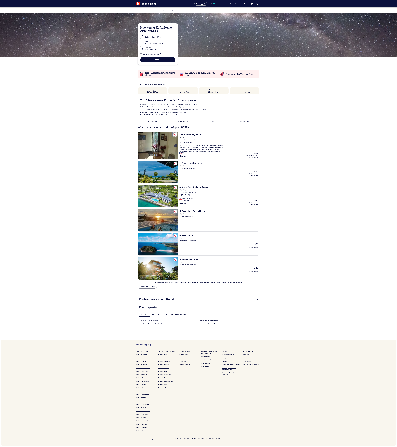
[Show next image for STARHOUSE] (175, 244)
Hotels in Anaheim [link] (141, 427)
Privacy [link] (224, 358)
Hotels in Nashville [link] (142, 374)
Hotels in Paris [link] (140, 387)
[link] (175, 135)
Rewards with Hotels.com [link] (251, 364)
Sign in (258, 4)
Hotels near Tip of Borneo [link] (149, 320)
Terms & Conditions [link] (228, 354)
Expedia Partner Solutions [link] (208, 360)
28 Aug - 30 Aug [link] (213, 92)
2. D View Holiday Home (148, 107)
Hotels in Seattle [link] (141, 424)
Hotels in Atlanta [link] (141, 401)
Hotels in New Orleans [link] (143, 368)
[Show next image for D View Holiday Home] (175, 172)
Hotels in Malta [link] (162, 371)
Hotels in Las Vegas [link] (142, 354)
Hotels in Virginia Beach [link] (143, 421)
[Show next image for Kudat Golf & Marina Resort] (175, 196)
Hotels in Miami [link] (141, 384)
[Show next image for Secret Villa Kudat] (175, 268)
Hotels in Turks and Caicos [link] (165, 358)
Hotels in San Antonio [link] (142, 404)
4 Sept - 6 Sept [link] (244, 92)
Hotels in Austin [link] (141, 397)
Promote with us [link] (206, 363)
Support (238, 4)
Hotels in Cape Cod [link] (164, 391)
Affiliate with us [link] (205, 356)
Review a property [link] (184, 364)
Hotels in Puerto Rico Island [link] (166, 381)
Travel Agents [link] (205, 366)
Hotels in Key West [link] (142, 414)
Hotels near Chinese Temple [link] (209, 324)
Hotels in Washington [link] (142, 394)
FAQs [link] (180, 358)
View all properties (147, 286)
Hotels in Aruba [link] (162, 354)
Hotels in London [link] (141, 417)
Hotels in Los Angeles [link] (142, 381)
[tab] (144, 314)
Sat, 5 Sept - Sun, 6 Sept (154, 43)
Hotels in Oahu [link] (162, 387)
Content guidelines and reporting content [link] (229, 368)
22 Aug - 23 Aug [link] (152, 92)
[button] (198, 299)
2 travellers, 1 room (152, 49)
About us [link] (246, 354)
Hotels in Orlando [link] (141, 364)
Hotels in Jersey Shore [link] (164, 374)
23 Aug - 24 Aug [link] (183, 92)
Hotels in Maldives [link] (163, 364)
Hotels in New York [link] (142, 358)
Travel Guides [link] (247, 361)
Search (157, 60)
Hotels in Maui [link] (162, 378)
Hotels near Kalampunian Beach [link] (151, 324)
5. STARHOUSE (145, 115)
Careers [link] (245, 358)
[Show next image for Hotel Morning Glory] (175, 145)
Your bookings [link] (183, 354)
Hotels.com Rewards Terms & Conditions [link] (231, 373)
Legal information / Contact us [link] (231, 364)
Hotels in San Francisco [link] (143, 378)
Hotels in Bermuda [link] (163, 368)
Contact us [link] (182, 361)
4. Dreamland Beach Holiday (149, 112)
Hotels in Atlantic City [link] (143, 411)
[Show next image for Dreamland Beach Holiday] (175, 220)
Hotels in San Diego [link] (142, 371)
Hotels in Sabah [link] (158, 10)
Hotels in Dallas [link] (141, 430)
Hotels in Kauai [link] (162, 384)
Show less (182, 156)
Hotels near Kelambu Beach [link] (209, 320)
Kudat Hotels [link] (168, 10)
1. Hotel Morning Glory (147, 104)
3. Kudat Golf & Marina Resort (149, 110)
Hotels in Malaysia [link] (147, 10)
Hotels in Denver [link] (141, 391)
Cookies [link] (224, 361)
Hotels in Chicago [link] (141, 361)
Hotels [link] (138, 10)
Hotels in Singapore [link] (164, 361)
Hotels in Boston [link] (141, 407)
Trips (246, 4)
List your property (225, 4)
